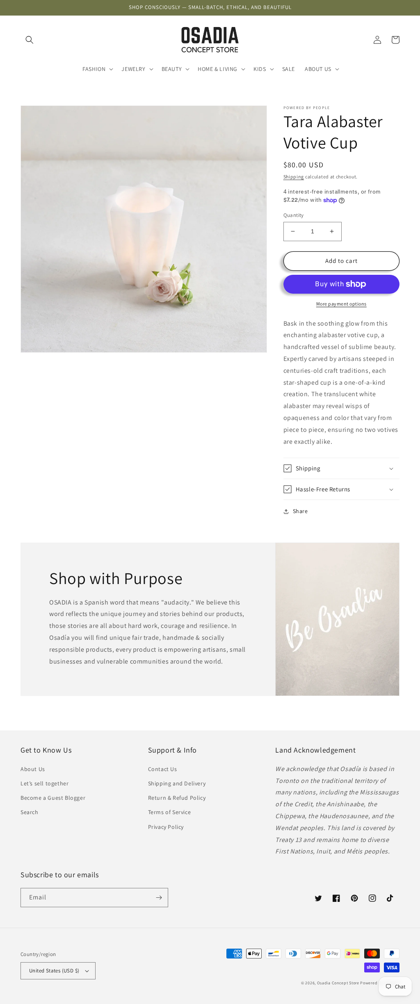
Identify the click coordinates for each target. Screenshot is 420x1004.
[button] (30, 40)
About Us (33, 769)
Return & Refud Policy (177, 797)
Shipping (293, 176)
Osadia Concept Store (338, 983)
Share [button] (300, 511)
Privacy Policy (166, 827)
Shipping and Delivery (177, 783)
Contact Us (162, 769)
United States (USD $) (54, 970)
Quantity (293, 215)
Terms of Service (169, 812)
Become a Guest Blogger (53, 797)
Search (30, 812)
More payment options (341, 304)
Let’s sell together (44, 783)
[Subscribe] (159, 897)
